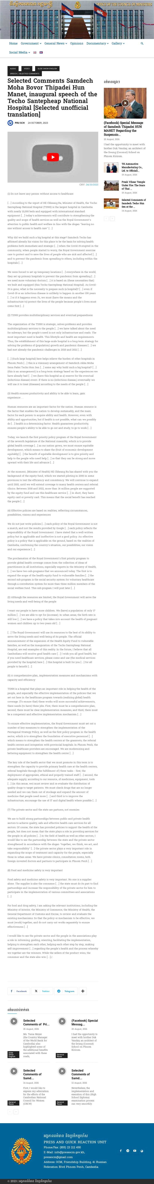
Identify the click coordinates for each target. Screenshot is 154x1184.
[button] (141, 43)
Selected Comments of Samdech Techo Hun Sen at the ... (134, 203)
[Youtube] (134, 1151)
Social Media (18, 52)
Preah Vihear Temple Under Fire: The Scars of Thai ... (133, 185)
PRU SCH (20, 122)
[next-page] (16, 1111)
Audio (13, 68)
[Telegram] (127, 1151)
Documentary (96, 43)
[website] (141, 1151)
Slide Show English (47, 68)
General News (54, 43)
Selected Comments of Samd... (32, 1074)
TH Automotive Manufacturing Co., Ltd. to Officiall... (132, 167)
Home (13, 43)
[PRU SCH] (11, 123)
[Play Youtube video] (53, 157)
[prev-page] (10, 1111)
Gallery (117, 43)
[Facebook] (120, 1151)
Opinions (76, 43)
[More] (83, 991)
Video (27, 68)
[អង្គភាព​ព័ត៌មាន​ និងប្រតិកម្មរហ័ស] (77, 19)
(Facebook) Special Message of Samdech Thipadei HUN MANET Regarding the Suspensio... (123, 128)
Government (30, 43)
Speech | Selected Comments (24, 73)
